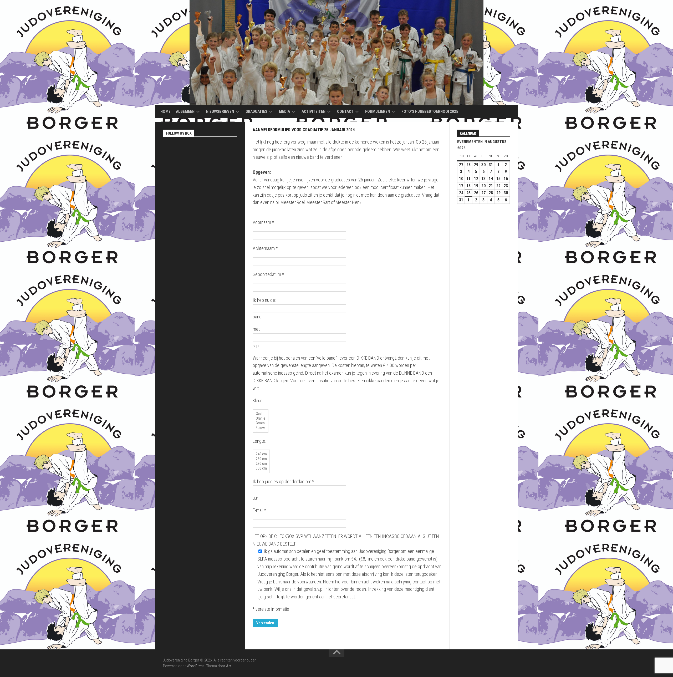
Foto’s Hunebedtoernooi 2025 (429, 111)
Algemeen (185, 111)
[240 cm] (261, 454)
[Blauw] (260, 428)
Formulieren (377, 111)
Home (165, 111)
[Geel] (260, 413)
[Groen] (260, 423)
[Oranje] (260, 418)
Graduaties (256, 111)
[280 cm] (261, 463)
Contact (345, 111)
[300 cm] (261, 468)
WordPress (196, 666)
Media (284, 111)
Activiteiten (313, 111)
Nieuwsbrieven (220, 111)
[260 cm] (261, 459)
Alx (228, 666)
